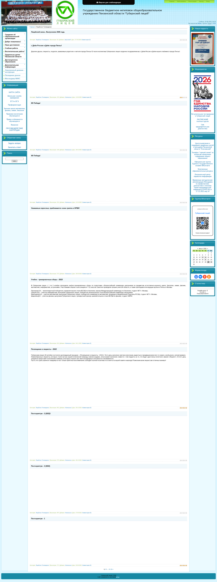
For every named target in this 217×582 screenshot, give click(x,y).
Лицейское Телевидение (42, 39)
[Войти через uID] (196, 277)
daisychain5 (68, 39)
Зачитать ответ (14, 147)
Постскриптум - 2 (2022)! (40, 413)
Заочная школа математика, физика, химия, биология (14, 109)
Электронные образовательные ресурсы (203, 170)
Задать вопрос (14, 143)
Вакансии (14, 125)
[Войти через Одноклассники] (209, 277)
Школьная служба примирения (14, 97)
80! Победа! (35, 103)
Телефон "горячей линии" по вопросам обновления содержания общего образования (202, 155)
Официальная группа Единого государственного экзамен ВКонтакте (202, 164)
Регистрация (192, 1)
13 (202, 257)
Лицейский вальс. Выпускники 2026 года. (48, 32)
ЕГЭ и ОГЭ (14, 101)
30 (211, 262)
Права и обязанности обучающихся (14, 120)
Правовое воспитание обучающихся (14, 115)
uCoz (117, 577)
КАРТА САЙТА (14, 92)
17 (194, 259)
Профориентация (14, 105)
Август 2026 (202, 248)
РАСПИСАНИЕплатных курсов (203, 120)
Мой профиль (181, 1)
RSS (214, 23)
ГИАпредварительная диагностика (202, 127)
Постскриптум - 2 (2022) (40, 466)
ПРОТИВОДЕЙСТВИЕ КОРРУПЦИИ (14, 129)
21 (205, 259)
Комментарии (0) (86, 39)
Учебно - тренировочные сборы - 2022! (47, 280)
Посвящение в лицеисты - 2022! (44, 349)
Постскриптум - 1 (38, 519)
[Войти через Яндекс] (205, 277)
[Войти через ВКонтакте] (200, 277)
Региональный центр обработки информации (202, 175)
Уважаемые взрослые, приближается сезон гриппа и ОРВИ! (55, 208)
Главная (171, 1)
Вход (207, 1)
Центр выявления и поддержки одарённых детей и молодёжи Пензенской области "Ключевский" (203, 146)
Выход (201, 1)
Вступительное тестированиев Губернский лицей (202, 115)
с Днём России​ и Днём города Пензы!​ (46, 45)
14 (205, 257)
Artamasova (68, 97)
